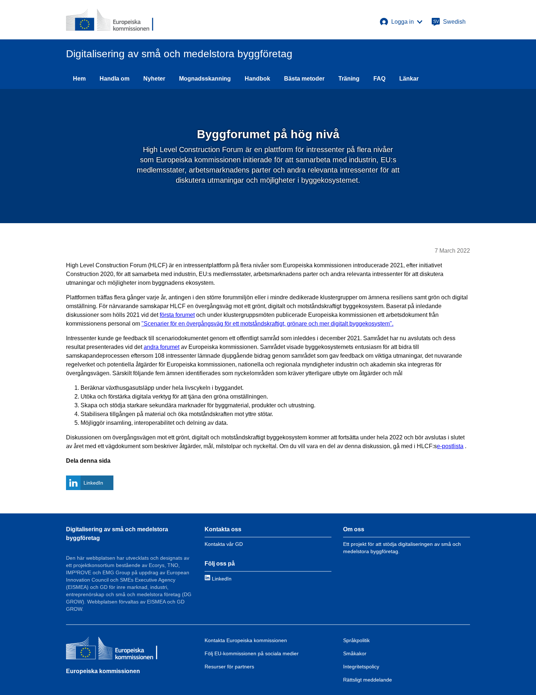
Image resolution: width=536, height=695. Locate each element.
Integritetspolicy (361, 666)
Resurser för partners (229, 666)
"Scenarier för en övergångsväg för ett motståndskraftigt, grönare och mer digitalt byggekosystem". (267, 324)
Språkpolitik (356, 640)
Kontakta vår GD (224, 544)
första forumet (177, 315)
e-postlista (450, 446)
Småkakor (354, 653)
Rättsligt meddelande (367, 680)
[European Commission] (109, 20)
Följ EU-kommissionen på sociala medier (252, 653)
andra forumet (161, 347)
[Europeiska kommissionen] (111, 649)
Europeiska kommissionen (103, 671)
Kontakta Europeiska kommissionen (246, 640)
